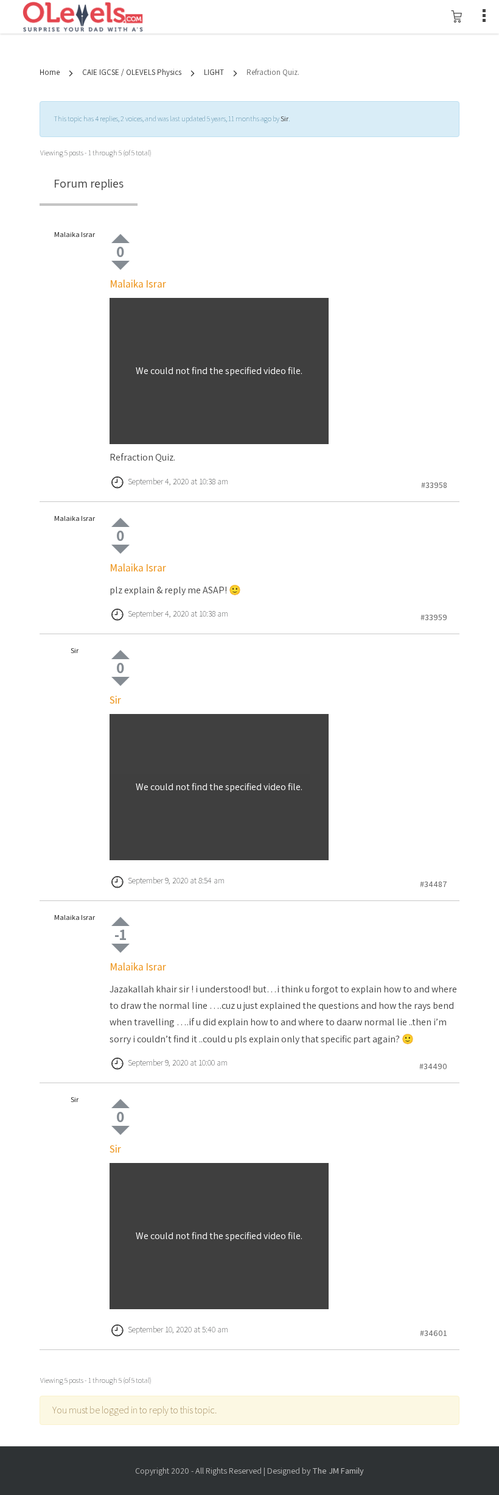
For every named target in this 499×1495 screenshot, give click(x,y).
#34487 (433, 883)
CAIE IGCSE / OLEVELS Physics (131, 72)
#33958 (434, 484)
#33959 (433, 617)
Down (120, 265)
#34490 (433, 1066)
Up (120, 238)
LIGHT (214, 72)
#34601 (433, 1332)
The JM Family (338, 1470)
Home (50, 72)
